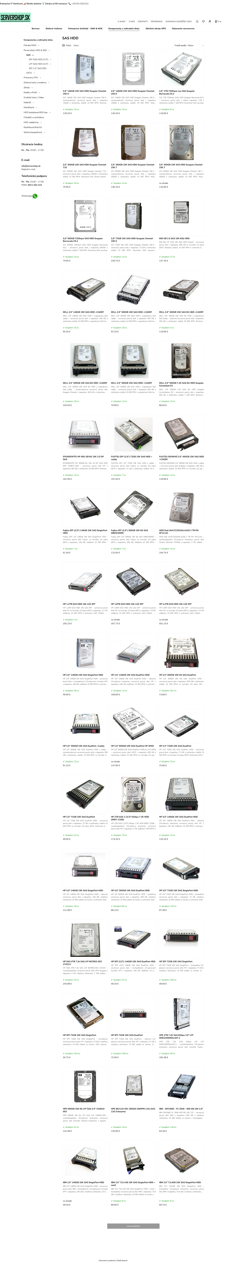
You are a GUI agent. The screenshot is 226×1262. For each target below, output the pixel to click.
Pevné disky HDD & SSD (35, 50)
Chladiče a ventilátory (34, 117)
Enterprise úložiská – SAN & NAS (85, 28)
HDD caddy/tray (31, 122)
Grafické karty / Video (34, 97)
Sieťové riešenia (54, 28)
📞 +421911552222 (78, 3)
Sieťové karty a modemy (35, 82)
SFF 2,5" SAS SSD (37, 68)
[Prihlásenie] (209, 21)
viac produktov (133, 1226)
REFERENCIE (157, 21)
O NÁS (132, 21)
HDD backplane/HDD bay (35, 112)
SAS (28, 55)
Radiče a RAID (30, 92)
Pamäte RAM (30, 45)
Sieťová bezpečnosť (33, 132)
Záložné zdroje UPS (156, 28)
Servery (35, 28)
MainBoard (29, 107)
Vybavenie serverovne (183, 28)
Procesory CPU (31, 77)
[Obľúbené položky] (203, 21)
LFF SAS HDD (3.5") (38, 64)
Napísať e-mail (28, 169)
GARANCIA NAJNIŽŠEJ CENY (179, 21)
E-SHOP (121, 21)
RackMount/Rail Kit (33, 127)
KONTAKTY (143, 21)
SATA (29, 72)
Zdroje (27, 87)
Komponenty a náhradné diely (123, 28)
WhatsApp (26, 195)
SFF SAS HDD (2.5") (38, 59)
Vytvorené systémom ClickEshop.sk (113, 1260)
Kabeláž (27, 102)
